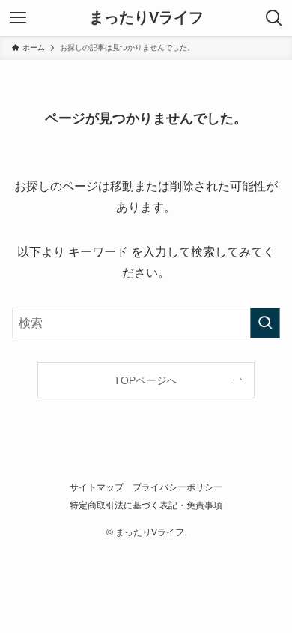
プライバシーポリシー (177, 487)
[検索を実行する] (265, 323)
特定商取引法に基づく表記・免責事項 (146, 505)
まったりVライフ (146, 18)
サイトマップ (97, 487)
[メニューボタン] (18, 18)
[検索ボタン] (274, 18)
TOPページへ (145, 380)
